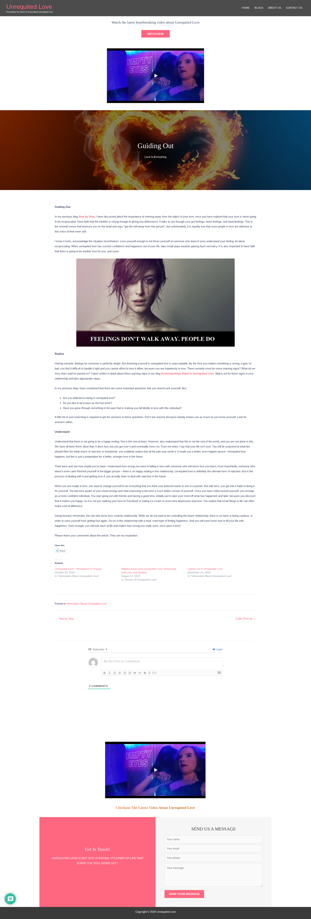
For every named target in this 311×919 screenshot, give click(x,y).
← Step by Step (64, 618)
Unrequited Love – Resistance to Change (78, 568)
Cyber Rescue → (245, 618)
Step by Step (86, 216)
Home (245, 7)
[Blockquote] (134, 673)
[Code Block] (139, 673)
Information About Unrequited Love (86, 603)
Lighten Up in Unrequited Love (205, 568)
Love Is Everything (155, 156)
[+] (155, 672)
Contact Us (294, 7)
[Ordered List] (124, 673)
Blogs (258, 7)
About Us (274, 7)
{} (149, 672)
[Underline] (114, 673)
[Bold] (104, 673)
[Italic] (109, 673)
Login (218, 649)
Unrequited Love (29, 6)
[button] (155, 34)
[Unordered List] (129, 673)
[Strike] (119, 673)
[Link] (144, 673)
